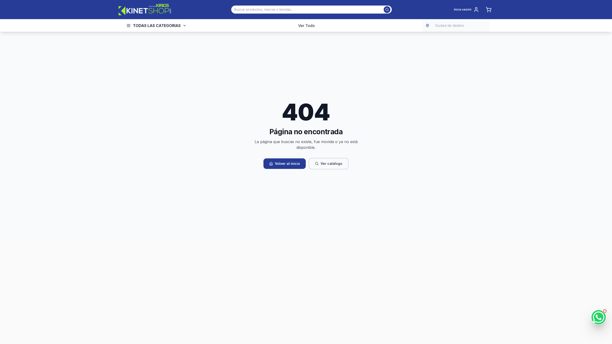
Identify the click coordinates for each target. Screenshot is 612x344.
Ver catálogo (331, 163)
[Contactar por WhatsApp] (598, 317)
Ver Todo (306, 25)
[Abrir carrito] (488, 9)
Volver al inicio (287, 163)
